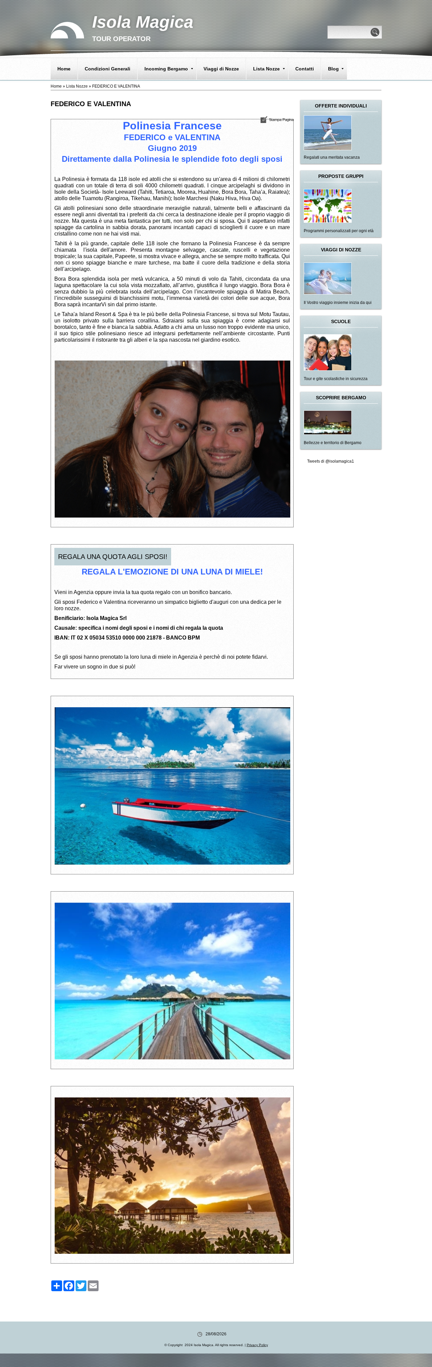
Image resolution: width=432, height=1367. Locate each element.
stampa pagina (281, 120)
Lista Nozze (266, 68)
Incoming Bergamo (166, 68)
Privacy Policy (257, 1345)
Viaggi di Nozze (221, 68)
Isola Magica (142, 21)
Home (64, 68)
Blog (333, 68)
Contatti (304, 68)
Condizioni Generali (107, 68)
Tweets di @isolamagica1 (330, 461)
